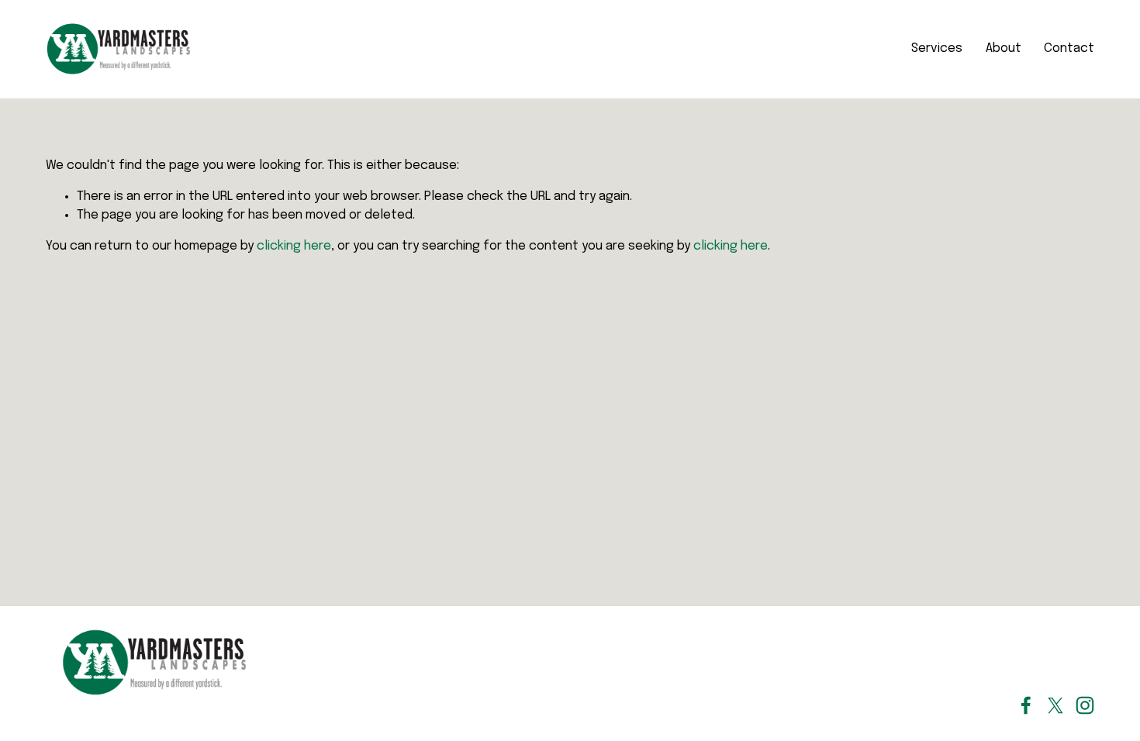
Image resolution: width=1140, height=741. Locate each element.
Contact (1069, 48)
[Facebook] (1026, 705)
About (1003, 48)
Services (936, 48)
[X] (1055, 705)
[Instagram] (1085, 705)
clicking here (294, 246)
